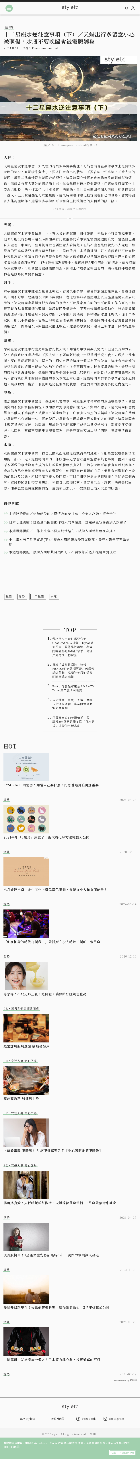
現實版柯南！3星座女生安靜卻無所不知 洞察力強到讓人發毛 (51, 1255)
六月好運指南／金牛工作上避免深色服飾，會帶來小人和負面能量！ (55, 889)
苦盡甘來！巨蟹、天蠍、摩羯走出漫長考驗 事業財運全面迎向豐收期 (72, 704)
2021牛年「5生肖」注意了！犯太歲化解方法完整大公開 (46, 837)
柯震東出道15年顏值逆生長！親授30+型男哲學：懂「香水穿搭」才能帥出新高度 (73, 721)
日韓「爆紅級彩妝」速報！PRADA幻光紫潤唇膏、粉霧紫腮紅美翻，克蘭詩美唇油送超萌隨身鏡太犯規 (73, 670)
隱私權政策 (71, 1443)
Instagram (116, 1418)
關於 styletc (28, 1418)
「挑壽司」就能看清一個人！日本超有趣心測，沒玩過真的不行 (51, 1359)
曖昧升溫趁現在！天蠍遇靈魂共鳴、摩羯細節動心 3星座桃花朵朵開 (56, 1307)
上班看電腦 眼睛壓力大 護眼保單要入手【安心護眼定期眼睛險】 (53, 1150)
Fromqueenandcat (45, 48)
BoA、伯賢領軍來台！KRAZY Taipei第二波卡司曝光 (73, 688)
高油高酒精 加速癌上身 (21, 1098)
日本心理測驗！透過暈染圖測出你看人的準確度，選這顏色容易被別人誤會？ (68, 522)
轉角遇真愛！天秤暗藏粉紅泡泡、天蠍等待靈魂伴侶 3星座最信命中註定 (59, 1202)
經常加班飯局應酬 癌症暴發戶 (26, 1046)
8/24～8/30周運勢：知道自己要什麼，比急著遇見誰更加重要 (51, 785)
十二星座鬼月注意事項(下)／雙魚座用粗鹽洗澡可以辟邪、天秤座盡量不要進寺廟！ (69, 542)
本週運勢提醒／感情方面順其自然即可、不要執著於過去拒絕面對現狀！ (64, 552)
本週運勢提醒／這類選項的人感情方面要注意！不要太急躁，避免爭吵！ (64, 513)
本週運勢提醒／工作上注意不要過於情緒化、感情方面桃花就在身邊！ (62, 530)
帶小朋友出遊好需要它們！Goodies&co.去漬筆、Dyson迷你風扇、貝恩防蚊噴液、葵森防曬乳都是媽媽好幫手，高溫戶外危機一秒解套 (73, 646)
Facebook (89, 1418)
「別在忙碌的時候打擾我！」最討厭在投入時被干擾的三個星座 (51, 941)
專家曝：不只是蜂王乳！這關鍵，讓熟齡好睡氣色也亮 (45, 994)
